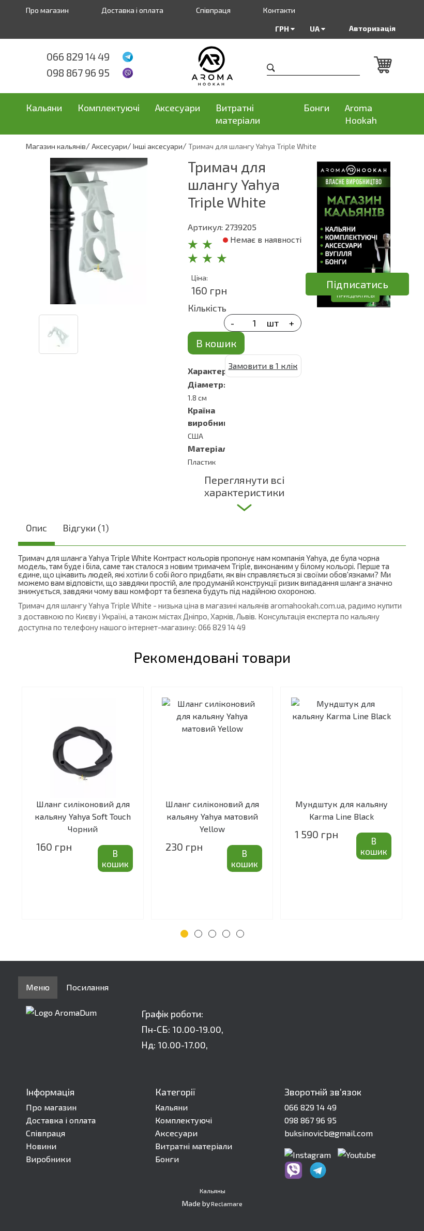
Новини (41, 1146)
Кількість (207, 308)
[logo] (212, 66)
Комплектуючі (109, 107)
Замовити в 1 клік (263, 365)
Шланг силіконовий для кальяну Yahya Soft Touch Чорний (83, 816)
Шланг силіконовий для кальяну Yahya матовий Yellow (212, 816)
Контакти (279, 10)
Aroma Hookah (361, 114)
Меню (38, 987)
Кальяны (212, 1190)
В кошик (216, 343)
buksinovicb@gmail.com (328, 1133)
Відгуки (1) (86, 527)
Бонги (316, 107)
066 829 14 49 (78, 56)
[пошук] (271, 69)
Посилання (87, 987)
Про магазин (47, 10)
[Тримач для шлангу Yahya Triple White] (99, 231)
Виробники (48, 1159)
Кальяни (44, 107)
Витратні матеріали (238, 114)
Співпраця (213, 10)
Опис (36, 527)
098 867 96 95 (78, 72)
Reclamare (227, 1203)
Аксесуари (177, 107)
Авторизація (372, 28)
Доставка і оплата (132, 10)
